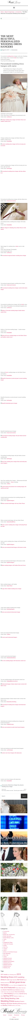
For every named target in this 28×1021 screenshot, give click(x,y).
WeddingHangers (11, 609)
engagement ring (22, 985)
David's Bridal (11, 985)
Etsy (19, 785)
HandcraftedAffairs (11, 522)
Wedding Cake (14, 998)
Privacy (23, 1015)
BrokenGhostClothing (11, 701)
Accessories (18, 12)
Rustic (12, 482)
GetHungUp (9, 168)
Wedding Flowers (7, 959)
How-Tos (5, 947)
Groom (6, 372)
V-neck (23, 996)
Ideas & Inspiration (9, 12)
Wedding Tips (6, 967)
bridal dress (7, 982)
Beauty (5, 933)
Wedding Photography (8, 961)
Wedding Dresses (7, 958)
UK (17, 996)
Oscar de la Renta (19, 991)
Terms (14, 1017)
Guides (5, 945)
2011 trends (4, 974)
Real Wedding (8, 993)
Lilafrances (9, 117)
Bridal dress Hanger (12, 785)
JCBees (8, 483)
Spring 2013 (8, 996)
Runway (17, 993)
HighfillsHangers (10, 500)
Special (21, 785)
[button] (14, 8)
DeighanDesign (10, 724)
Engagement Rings (7, 942)
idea (1, 989)
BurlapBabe (9, 141)
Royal (14, 993)
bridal (15, 57)
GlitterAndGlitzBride (11, 657)
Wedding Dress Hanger (7, 786)
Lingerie (5, 948)
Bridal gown (15, 982)
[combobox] (10, 796)
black (17, 246)
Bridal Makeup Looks (8, 937)
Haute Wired (9, 585)
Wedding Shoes (7, 966)
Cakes (4, 939)
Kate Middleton (16, 990)
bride (22, 304)
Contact (10, 1015)
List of (4, 950)
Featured (11, 987)
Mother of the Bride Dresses (10, 952)
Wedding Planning (7, 964)
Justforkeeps (10, 750)
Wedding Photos (7, 963)
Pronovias (2, 993)
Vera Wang (5, 998)
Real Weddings (6, 953)
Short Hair (5, 955)
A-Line (7, 980)
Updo (20, 996)
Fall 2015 (4, 988)
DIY (4, 940)
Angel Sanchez (13, 979)
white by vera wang (16, 1005)
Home (2, 12)
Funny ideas (18, 987)
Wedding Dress (7, 1001)
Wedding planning (18, 1003)
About (4, 1015)
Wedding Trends (7, 1005)
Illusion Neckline (8, 990)
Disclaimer (16, 1015)
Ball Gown (20, 980)
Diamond (15, 985)
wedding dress (10, 56)
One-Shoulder (11, 991)
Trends (5, 956)
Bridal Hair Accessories (9, 934)
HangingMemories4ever (12, 681)
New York (6, 991)
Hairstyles (23, 987)
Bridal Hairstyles (7, 936)
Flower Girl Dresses (8, 944)
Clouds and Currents (11, 200)
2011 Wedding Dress (12, 974)
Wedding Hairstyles (6, 1003)
